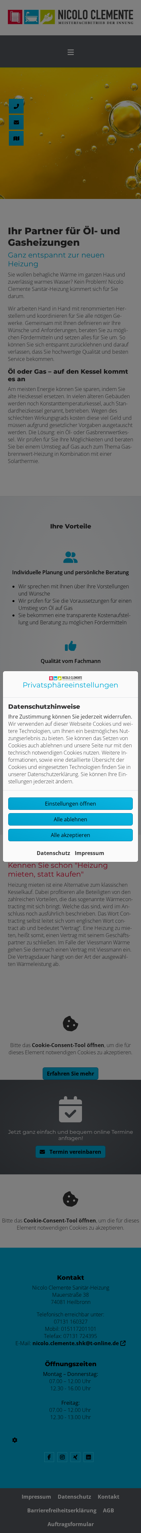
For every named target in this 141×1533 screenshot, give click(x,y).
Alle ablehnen (70, 819)
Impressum (89, 853)
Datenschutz (53, 853)
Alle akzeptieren (70, 835)
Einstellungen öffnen (70, 803)
